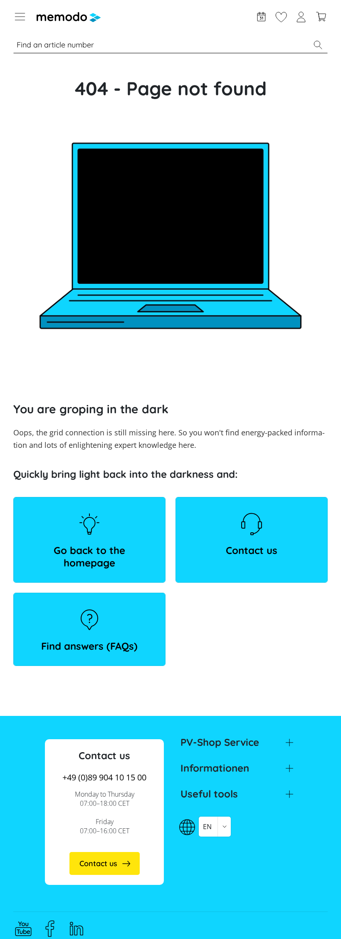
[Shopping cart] (321, 15)
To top (314, 917)
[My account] (301, 15)
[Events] (261, 15)
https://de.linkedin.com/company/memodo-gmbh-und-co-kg (76, 929)
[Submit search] (318, 45)
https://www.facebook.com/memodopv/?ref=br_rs (50, 929)
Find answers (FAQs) (89, 646)
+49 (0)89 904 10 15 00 (104, 777)
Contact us (251, 550)
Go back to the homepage (89, 556)
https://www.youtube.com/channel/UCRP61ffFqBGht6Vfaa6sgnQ (23, 929)
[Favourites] (281, 15)
